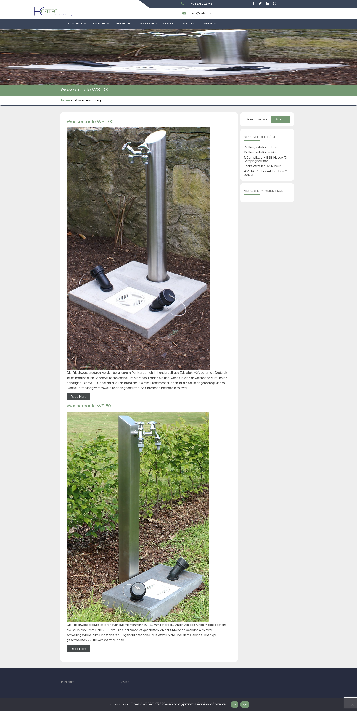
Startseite (75, 23)
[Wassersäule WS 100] (149, 248)
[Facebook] (253, 3)
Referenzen (123, 23)
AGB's (125, 682)
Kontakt (188, 23)
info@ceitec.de (201, 13)
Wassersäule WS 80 (89, 405)
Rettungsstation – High (260, 152)
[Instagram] (274, 3)
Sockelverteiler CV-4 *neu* (262, 166)
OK (234, 704)
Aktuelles (98, 23)
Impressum (67, 682)
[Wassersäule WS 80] (149, 517)
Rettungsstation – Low (260, 147)
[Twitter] (260, 3)
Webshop (210, 23)
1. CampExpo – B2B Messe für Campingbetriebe (266, 159)
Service (168, 23)
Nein (244, 704)
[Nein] (352, 704)
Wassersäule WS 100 (90, 121)
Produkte (147, 23)
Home (65, 100)
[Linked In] (267, 3)
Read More (78, 396)
